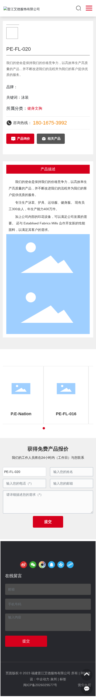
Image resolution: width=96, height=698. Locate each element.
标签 (63, 679)
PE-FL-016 (70, 413)
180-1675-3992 (50, 123)
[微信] (32, 564)
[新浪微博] (23, 564)
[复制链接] (70, 564)
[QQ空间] (60, 564)
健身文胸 (34, 108)
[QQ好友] (51, 564)
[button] (44, 428)
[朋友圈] (42, 564)
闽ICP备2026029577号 (40, 685)
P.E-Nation (25, 413)
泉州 (53, 679)
